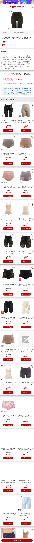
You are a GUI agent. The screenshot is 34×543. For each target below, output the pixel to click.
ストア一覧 (7, 32)
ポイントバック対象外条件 (23, 90)
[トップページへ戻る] (17, 7)
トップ (2, 32)
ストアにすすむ (17, 540)
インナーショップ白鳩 (15, 32)
